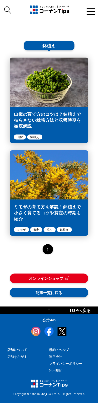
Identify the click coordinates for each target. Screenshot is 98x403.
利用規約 (55, 370)
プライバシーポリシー (65, 363)
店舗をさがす (17, 356)
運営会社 (55, 356)
